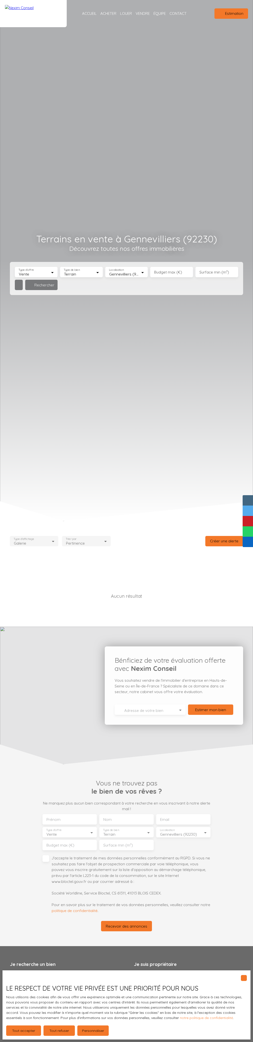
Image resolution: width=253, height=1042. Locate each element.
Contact (178, 13)
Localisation (116, 270)
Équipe (159, 13)
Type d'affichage (24, 538)
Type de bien (72, 270)
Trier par (71, 538)
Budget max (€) (168, 272)
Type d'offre (26, 270)
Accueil (89, 13)
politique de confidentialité (75, 910)
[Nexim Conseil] (33, 13)
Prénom (53, 819)
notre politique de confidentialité (206, 1018)
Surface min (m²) (214, 272)
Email (164, 819)
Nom (107, 819)
